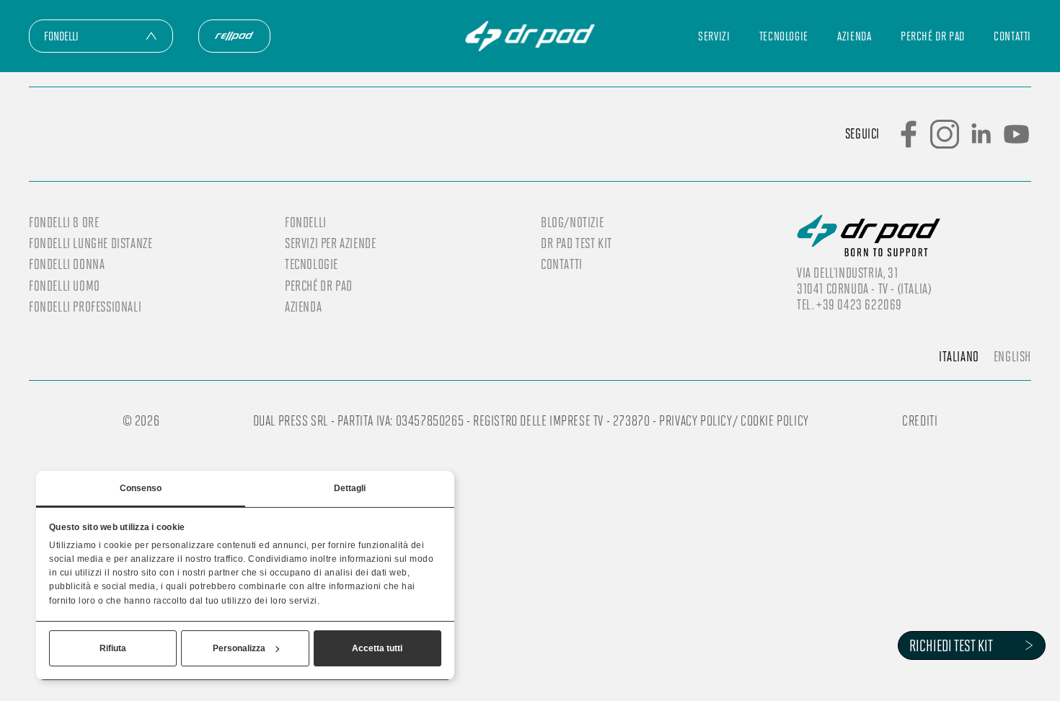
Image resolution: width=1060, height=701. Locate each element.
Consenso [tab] (141, 488)
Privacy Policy (695, 419)
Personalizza (239, 648)
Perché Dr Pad (933, 35)
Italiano (959, 356)
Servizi (714, 35)
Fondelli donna (67, 264)
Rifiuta (113, 648)
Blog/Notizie (572, 222)
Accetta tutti (377, 648)
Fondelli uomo (64, 286)
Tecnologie (783, 35)
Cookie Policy (775, 419)
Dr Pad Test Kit (576, 243)
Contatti (1012, 35)
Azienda (854, 35)
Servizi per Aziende (330, 243)
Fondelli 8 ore (64, 222)
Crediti (919, 419)
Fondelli (306, 222)
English (1012, 356)
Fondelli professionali (85, 306)
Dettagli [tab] (350, 488)
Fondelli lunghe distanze (90, 243)
